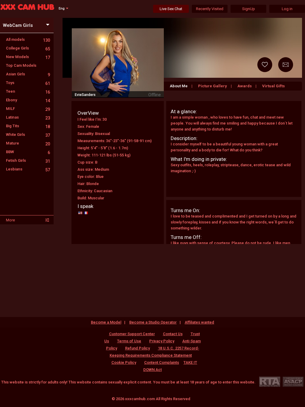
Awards (244, 86)
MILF (28, 108)
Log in (287, 9)
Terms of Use (129, 341)
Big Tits (28, 126)
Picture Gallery (212, 86)
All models (28, 39)
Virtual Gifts (273, 86)
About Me (179, 86)
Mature (28, 143)
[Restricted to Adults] (270, 381)
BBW (28, 152)
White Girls (28, 134)
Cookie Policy (123, 362)
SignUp (248, 9)
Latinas (28, 117)
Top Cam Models (21, 65)
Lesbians (28, 169)
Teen (28, 91)
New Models (28, 57)
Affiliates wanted (199, 322)
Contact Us (173, 334)
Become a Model (106, 322)
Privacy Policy (161, 341)
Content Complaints (161, 362)
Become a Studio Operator (153, 322)
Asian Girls (28, 74)
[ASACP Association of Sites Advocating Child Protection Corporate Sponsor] (293, 381)
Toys (28, 82)
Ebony (28, 100)
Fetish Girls (28, 160)
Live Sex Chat (171, 9)
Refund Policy (137, 348)
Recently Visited (209, 9)
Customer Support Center (132, 334)
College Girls (28, 48)
